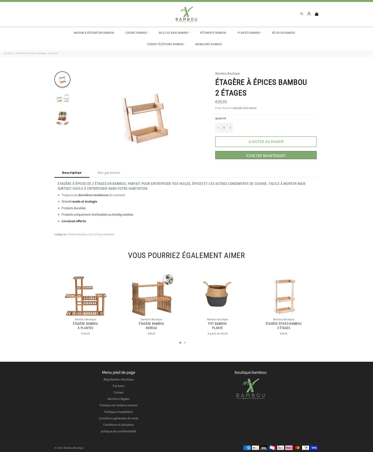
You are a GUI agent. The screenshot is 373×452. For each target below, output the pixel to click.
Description (72, 172)
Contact (118, 392)
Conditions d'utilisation (118, 425)
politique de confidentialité (118, 431)
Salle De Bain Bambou (173, 32)
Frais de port (223, 108)
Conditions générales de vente (118, 418)
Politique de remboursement (118, 405)
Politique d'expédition (118, 412)
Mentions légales (119, 399)
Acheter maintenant (266, 155)
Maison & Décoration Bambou (94, 32)
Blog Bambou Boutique (119, 379)
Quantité (220, 118)
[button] (180, 343)
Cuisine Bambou (136, 32)
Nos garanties (109, 172)
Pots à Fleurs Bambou (101, 234)
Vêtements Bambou (213, 32)
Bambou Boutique (74, 448)
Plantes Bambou (249, 32)
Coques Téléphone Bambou (165, 44)
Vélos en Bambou (283, 32)
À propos (119, 386)
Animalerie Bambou (208, 44)
